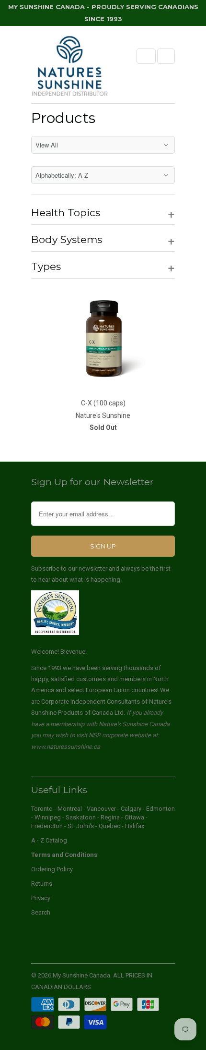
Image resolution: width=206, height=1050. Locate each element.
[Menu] (146, 56)
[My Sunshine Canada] (69, 68)
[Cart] (166, 56)
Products (63, 118)
